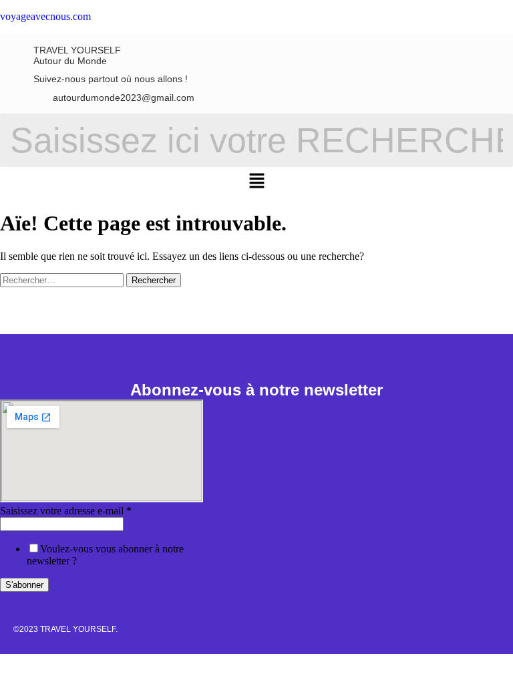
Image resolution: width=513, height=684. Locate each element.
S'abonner (24, 585)
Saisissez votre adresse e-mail (66, 510)
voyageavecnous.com (45, 16)
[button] (256, 181)
